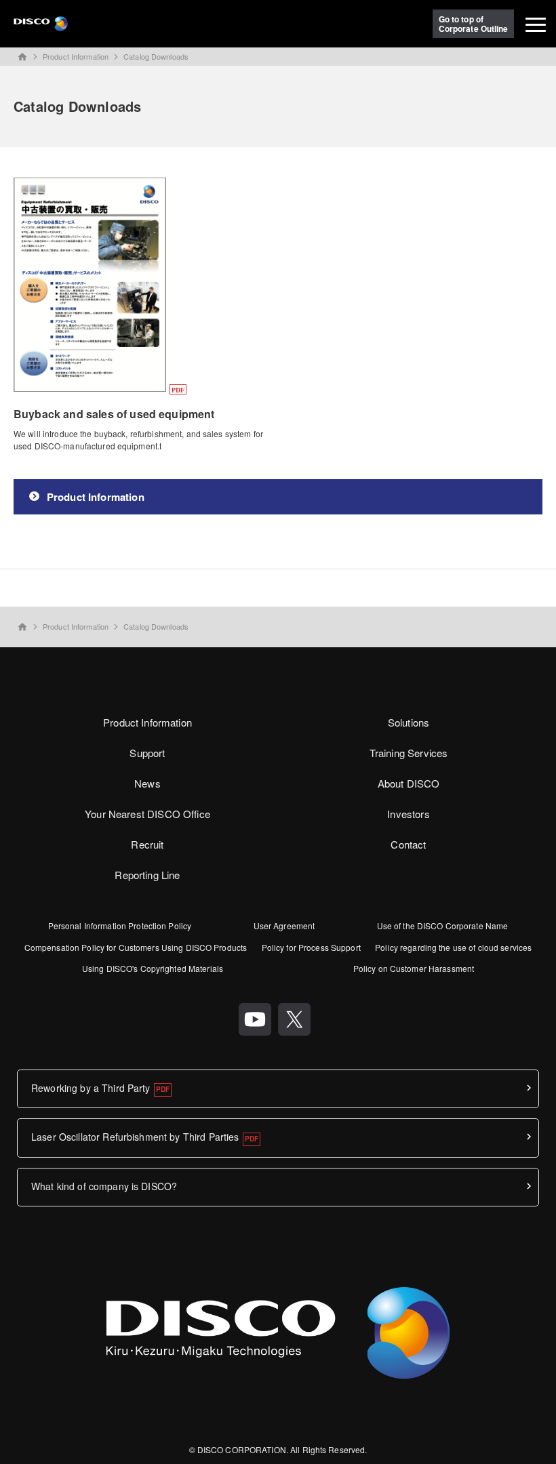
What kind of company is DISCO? (104, 1186)
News (147, 783)
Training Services (409, 753)
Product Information (75, 56)
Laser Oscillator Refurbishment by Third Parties (135, 1137)
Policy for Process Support (311, 947)
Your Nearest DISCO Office (147, 814)
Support (147, 753)
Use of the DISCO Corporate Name (443, 925)
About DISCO (409, 783)
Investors (408, 814)
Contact (408, 844)
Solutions (408, 722)
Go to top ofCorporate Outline (474, 24)
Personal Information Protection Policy (120, 925)
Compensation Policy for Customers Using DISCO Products (135, 947)
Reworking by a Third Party (91, 1088)
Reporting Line (147, 875)
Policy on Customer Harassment (413, 968)
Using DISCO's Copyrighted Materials (152, 968)
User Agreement (284, 925)
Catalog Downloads (155, 56)
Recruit (147, 844)
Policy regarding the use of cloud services (453, 947)
